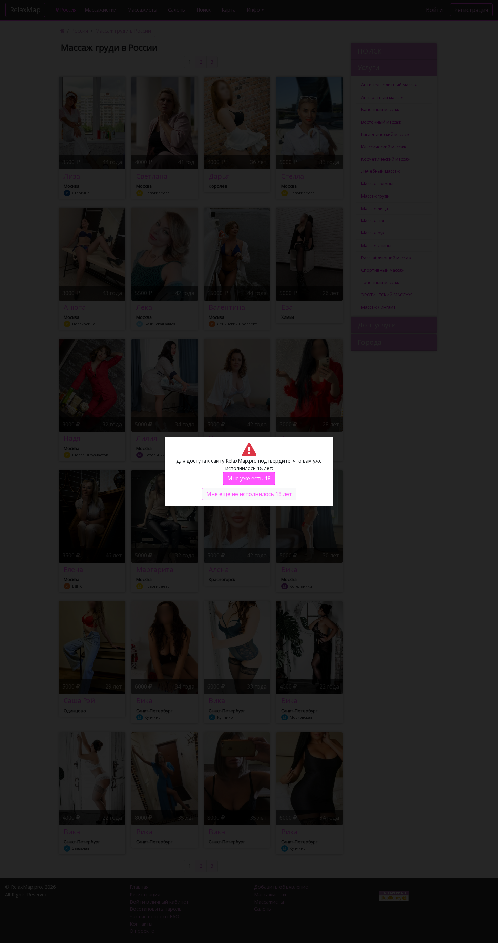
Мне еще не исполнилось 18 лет (249, 494)
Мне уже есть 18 (249, 478)
